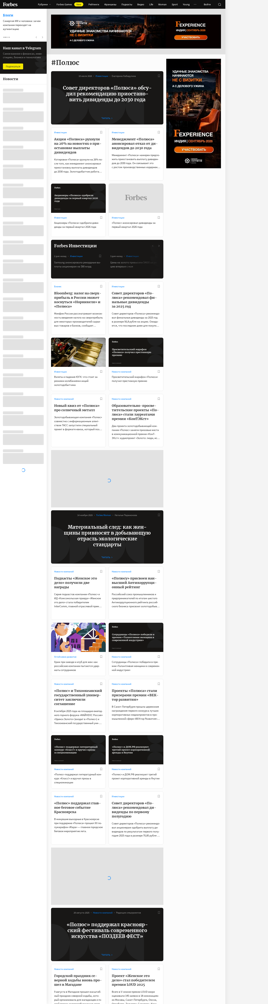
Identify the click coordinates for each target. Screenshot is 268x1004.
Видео (140, 4)
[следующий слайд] (159, 246)
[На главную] (10, 4)
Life (151, 4)
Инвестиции (102, 76)
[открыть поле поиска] (219, 4)
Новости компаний (121, 371)
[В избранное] (159, 76)
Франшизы (110, 4)
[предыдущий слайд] (153, 246)
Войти (207, 4)
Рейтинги (93, 4)
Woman (162, 4)
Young (186, 4)
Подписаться (13, 66)
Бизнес (57, 286)
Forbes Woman (103, 454)
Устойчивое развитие (65, 596)
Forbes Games (69, 4)
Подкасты (126, 4)
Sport (175, 4)
